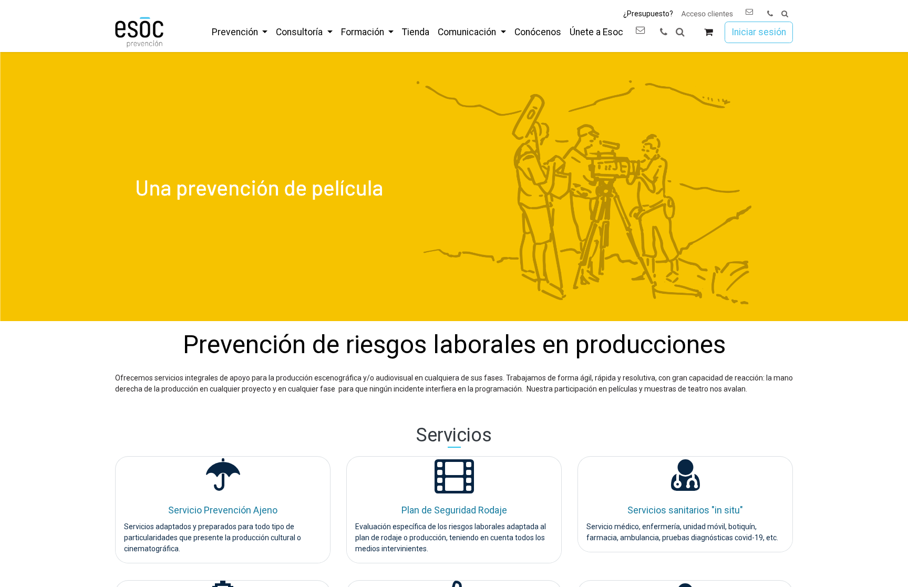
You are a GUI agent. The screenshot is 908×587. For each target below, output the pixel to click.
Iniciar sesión (758, 32)
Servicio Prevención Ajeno (222, 510)
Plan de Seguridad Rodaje (454, 510)
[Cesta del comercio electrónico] (708, 32)
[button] (784, 14)
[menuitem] (240, 32)
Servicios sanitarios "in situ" (685, 510)
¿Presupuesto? (648, 13)
